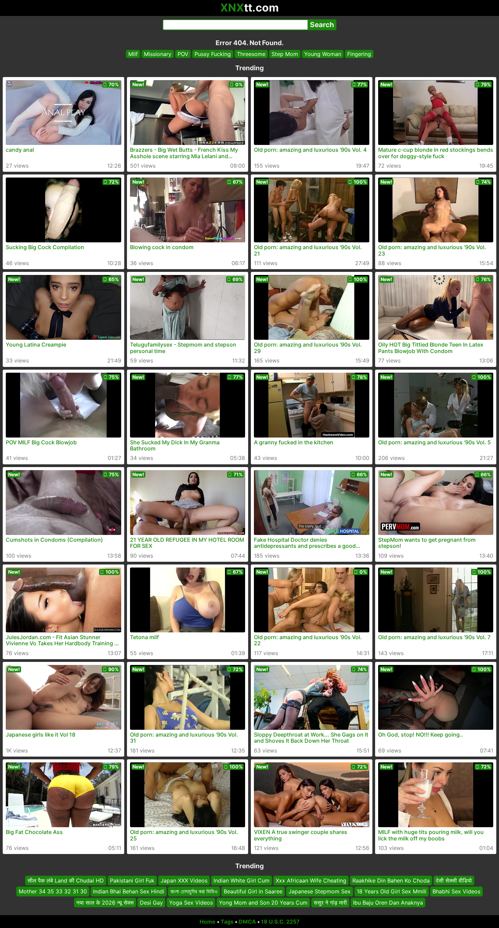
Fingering (359, 54)
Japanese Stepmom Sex (320, 891)
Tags (227, 921)
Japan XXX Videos (184, 880)
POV (183, 54)
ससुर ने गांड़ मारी (330, 902)
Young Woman (322, 54)
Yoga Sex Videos (191, 902)
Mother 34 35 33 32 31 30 (53, 891)
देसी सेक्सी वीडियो (454, 880)
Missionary (157, 54)
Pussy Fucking (213, 54)
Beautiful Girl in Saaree (253, 891)
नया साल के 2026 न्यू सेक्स (105, 902)
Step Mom (285, 54)
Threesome (251, 54)
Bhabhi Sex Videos (456, 891)
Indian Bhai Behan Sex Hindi (128, 891)
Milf (133, 54)
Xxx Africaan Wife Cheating (311, 880)
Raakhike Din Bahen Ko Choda (391, 880)
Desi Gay (151, 902)
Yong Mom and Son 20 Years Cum (263, 902)
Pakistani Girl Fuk (132, 880)
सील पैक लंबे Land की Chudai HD (65, 880)
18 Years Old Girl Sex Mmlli (391, 891)
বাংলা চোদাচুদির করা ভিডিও (194, 891)
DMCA (247, 921)
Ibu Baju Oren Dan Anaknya (388, 902)
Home (208, 921)
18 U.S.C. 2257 (280, 921)
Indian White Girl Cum (242, 880)
